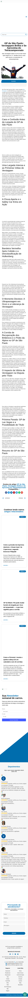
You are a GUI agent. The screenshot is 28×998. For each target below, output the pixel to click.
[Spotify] (17, 954)
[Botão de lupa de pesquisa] (26, 34)
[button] (26, 17)
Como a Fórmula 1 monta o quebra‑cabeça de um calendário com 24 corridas (12, 659)
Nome (3, 709)
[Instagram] (12, 954)
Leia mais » (5, 565)
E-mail (3, 714)
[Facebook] (10, 954)
